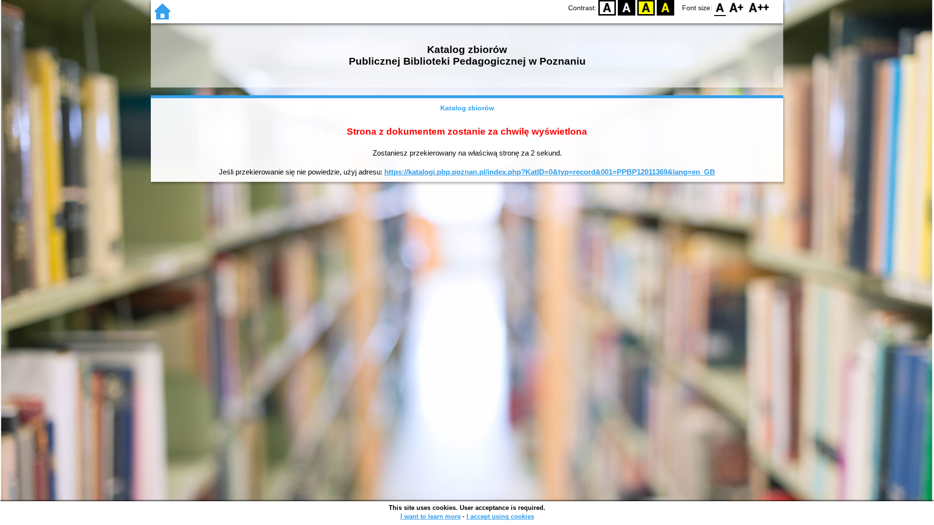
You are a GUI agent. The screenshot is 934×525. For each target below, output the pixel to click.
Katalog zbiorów (467, 108)
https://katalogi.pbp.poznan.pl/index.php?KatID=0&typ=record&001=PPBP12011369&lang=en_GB (549, 172)
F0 (720, 7)
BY (665, 7)
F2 (759, 7)
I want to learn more (430, 516)
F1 (736, 7)
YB (646, 7)
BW (626, 7)
